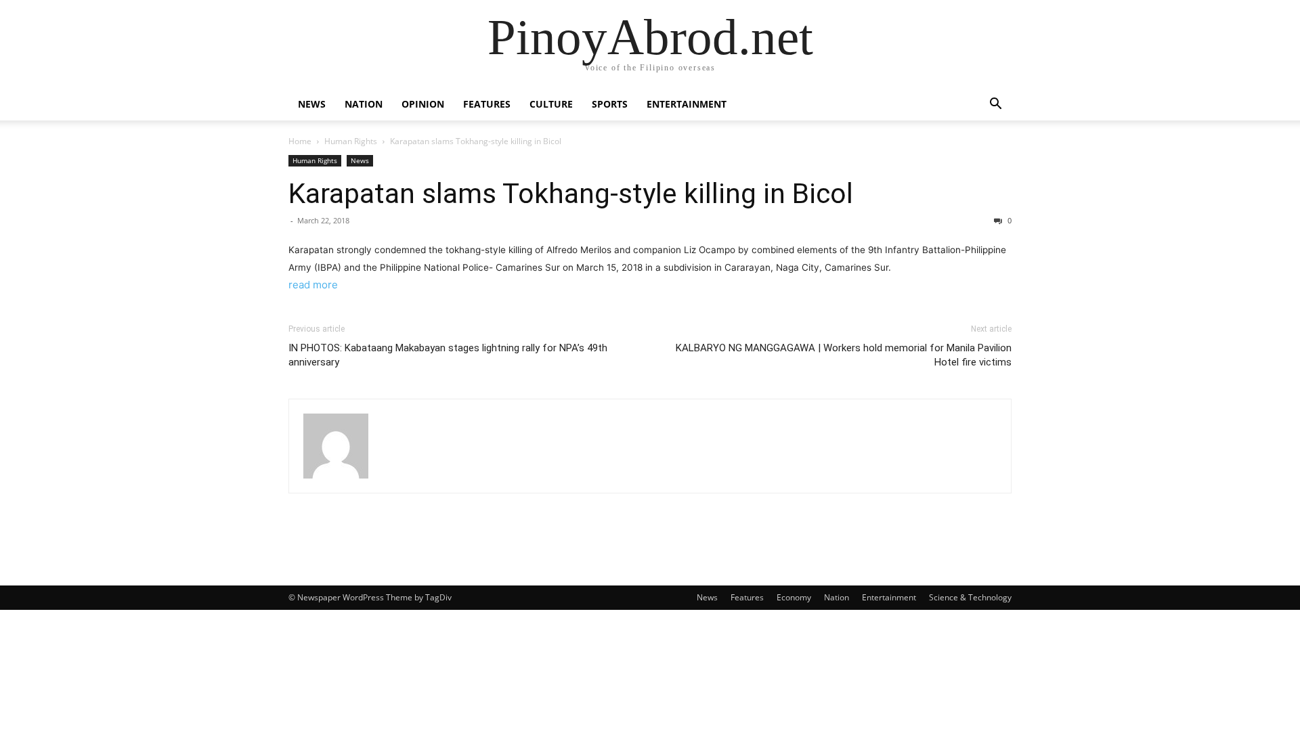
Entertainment (687, 103)
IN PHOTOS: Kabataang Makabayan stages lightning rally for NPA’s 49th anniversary (447, 355)
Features (487, 103)
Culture (551, 103)
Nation (364, 103)
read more (313, 284)
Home (299, 141)
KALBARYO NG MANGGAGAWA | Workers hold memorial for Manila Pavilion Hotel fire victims (844, 355)
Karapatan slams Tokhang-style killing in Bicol (570, 193)
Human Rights (350, 141)
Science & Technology (970, 597)
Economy (794, 597)
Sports (610, 103)
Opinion (423, 103)
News (312, 103)
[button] (995, 105)
